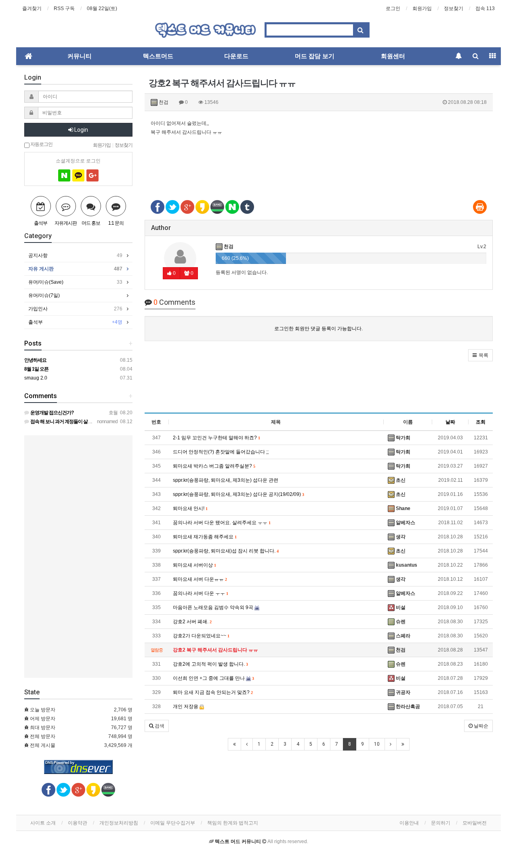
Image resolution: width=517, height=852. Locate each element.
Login (80, 130)
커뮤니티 (79, 56)
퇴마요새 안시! (190, 508)
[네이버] (64, 175)
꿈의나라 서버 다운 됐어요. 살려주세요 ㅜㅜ (221, 522)
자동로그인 (41, 144)
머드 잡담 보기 (314, 56)
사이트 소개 (43, 823)
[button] (480, 355)
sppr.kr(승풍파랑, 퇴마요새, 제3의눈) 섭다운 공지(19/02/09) (238, 494)
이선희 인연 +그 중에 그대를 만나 (213, 678)
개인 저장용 (186, 706)
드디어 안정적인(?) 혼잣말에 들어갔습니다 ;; (221, 452)
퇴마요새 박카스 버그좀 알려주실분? (214, 466)
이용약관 (77, 823)
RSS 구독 (64, 8)
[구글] (92, 175)
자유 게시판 (75, 269)
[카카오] (78, 175)
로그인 (393, 8)
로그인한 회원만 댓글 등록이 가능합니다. (318, 328)
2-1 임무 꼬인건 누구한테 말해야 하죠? (216, 438)
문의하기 (440, 823)
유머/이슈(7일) (44, 295)
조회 (480, 422)
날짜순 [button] (480, 726)
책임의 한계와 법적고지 (232, 823)
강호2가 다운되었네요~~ (201, 636)
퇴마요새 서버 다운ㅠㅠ (200, 579)
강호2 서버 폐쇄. (192, 621)
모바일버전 (474, 823)
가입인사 (75, 309)
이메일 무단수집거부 (172, 823)
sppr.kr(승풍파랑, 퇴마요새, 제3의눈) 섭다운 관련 (225, 480)
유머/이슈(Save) (75, 282)
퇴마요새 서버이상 (194, 565)
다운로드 (236, 56)
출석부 (75, 322)
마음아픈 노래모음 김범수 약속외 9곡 (213, 607)
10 (377, 744)
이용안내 (409, 823)
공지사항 (75, 255)
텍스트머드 (158, 56)
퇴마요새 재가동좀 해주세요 (204, 537)
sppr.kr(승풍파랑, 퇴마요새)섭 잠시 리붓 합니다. (225, 551)
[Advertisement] (319, 163)
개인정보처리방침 (118, 823)
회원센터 (393, 56)
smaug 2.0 (35, 378)
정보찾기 (453, 8)
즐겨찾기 (32, 8)
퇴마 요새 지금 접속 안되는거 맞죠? (212, 692)
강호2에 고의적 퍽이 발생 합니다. (210, 664)
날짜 (450, 422)
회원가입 (422, 8)
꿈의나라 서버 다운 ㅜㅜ (200, 593)
